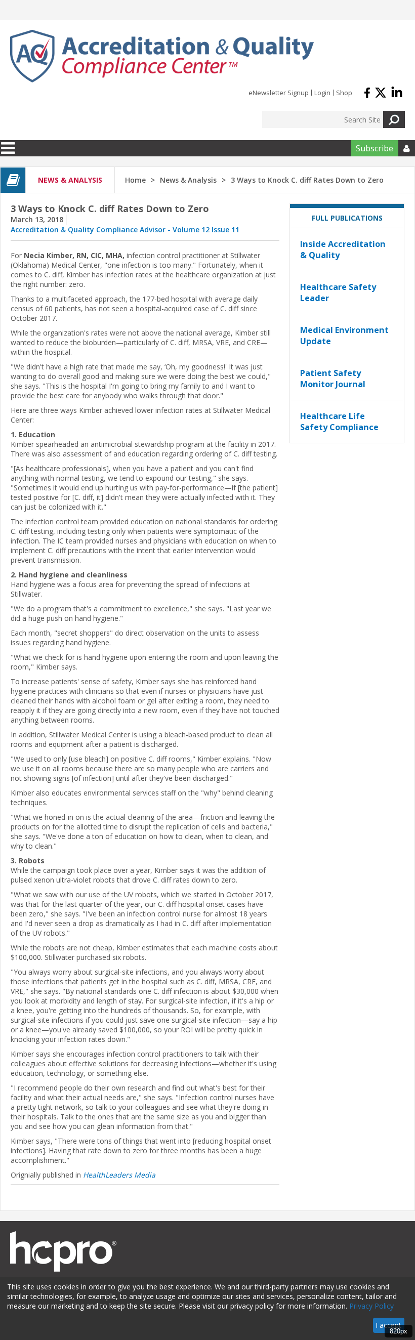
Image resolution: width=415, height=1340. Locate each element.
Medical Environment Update (344, 335)
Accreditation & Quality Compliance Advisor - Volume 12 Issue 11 (125, 229)
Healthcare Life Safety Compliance (339, 421)
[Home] (162, 56)
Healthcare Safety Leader (338, 292)
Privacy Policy (371, 1306)
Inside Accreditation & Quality (343, 249)
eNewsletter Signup (278, 93)
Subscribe (374, 148)
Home (135, 180)
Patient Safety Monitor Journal (332, 378)
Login (322, 93)
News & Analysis (188, 180)
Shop (344, 93)
